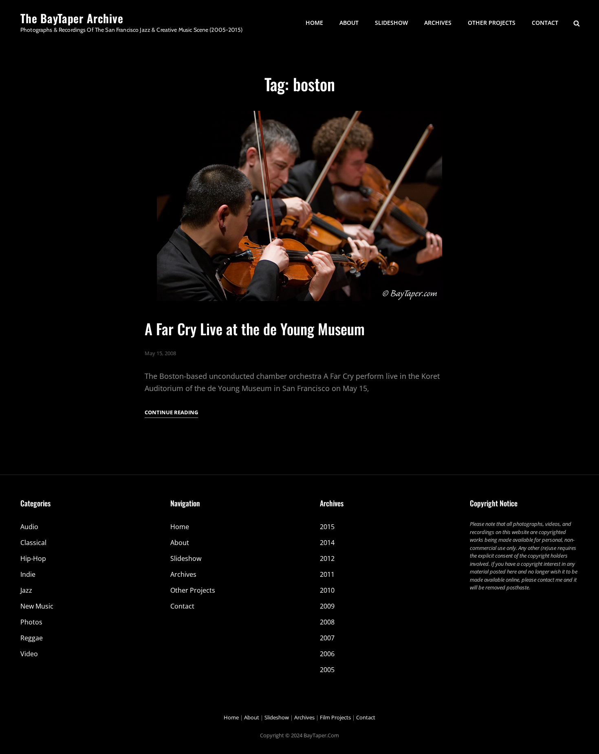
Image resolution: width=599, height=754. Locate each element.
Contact (545, 22)
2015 (327, 526)
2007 (327, 637)
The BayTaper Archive (71, 18)
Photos (31, 622)
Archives (437, 22)
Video (29, 653)
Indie (27, 574)
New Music (36, 606)
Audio (29, 526)
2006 (327, 653)
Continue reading (171, 413)
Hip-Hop (33, 558)
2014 (327, 542)
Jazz (26, 590)
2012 (327, 558)
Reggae (31, 637)
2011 (327, 574)
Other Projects (491, 22)
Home (314, 22)
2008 (327, 622)
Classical (33, 542)
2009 (327, 606)
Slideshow (391, 22)
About (349, 22)
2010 (327, 590)
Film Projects (335, 717)
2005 (327, 669)
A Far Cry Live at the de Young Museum (255, 328)
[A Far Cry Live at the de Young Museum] (299, 206)
